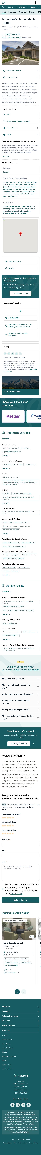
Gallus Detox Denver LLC (13, 943)
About (4, 12)
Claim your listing (7, 1069)
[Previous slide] (17, 991)
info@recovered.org (20, 1090)
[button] (28, 37)
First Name (5, 839)
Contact (4, 1052)
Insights (4, 1060)
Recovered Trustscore (9, 1056)
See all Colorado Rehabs (12, 392)
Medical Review (6, 1044)
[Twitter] (23, 1105)
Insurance (12, 12)
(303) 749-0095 (20, 743)
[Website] (20, 311)
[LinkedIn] (28, 1105)
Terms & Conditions (20, 1143)
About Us (5, 1035)
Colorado (22, 7)
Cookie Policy (33, 1143)
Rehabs (10, 7)
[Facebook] (12, 1105)
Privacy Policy (7, 1143)
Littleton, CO (6, 90)
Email (3, 851)
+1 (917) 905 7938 (20, 1093)
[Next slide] (23, 991)
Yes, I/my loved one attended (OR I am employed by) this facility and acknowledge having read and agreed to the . (22, 889)
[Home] (3, 7)
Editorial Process (7, 1039)
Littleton (33, 7)
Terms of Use (16, 893)
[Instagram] (18, 1105)
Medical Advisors (7, 1048)
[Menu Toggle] (37, 2)
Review (4, 862)
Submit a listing (6, 1064)
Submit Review (20, 900)
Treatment (22, 12)
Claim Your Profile (20, 293)
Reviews (32, 12)
